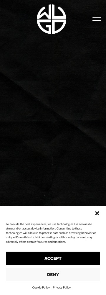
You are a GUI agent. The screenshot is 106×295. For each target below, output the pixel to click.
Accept (53, 258)
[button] (97, 213)
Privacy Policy (62, 287)
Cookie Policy (41, 287)
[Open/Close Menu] (96, 21)
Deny (53, 274)
